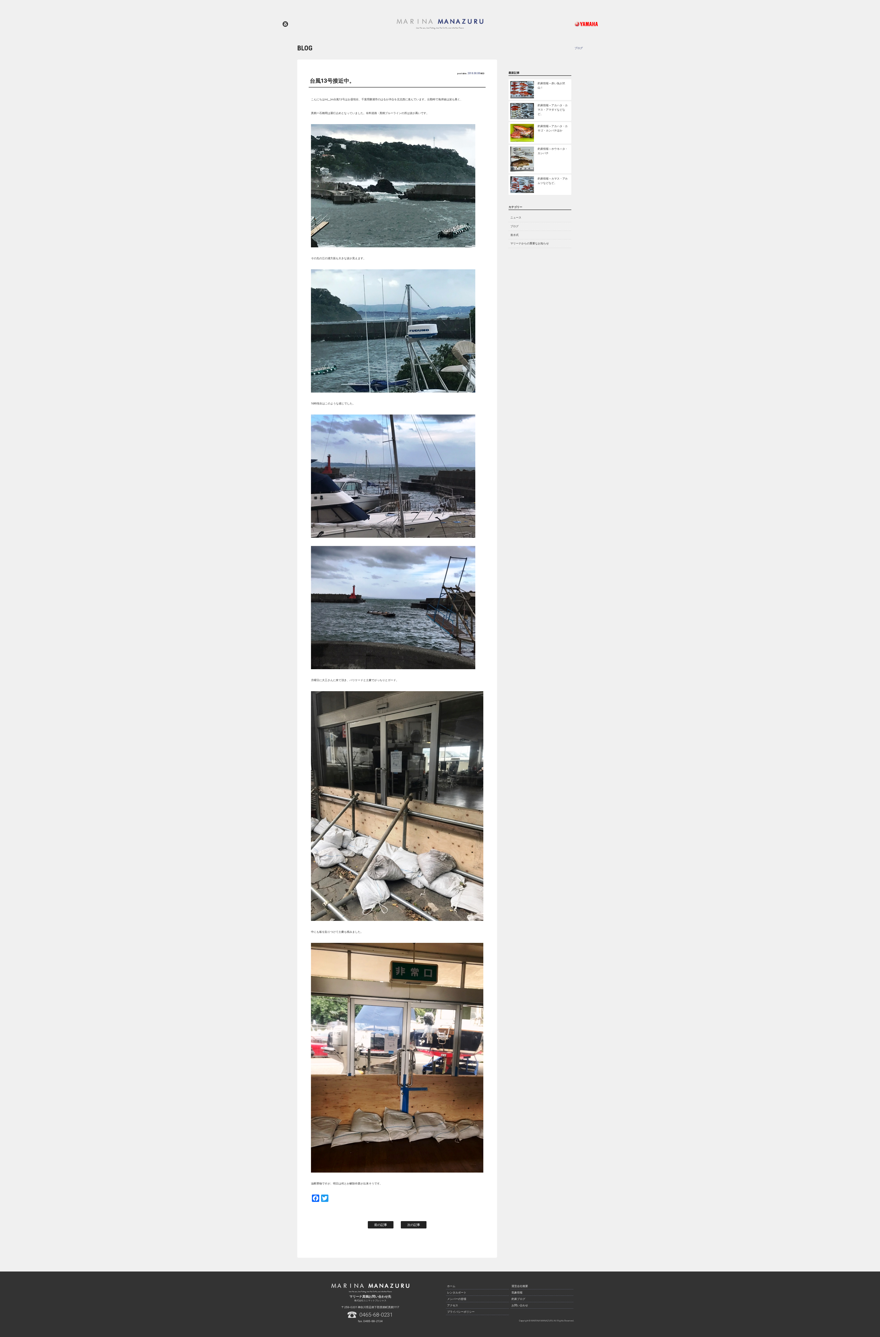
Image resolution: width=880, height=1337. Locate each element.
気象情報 (517, 1292)
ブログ (514, 226)
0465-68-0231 (376, 1315)
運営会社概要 (520, 1286)
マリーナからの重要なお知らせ (529, 243)
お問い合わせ (285, 24)
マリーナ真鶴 (440, 24)
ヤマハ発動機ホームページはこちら (567, 24)
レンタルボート (456, 1292)
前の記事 (380, 1225)
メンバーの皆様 (456, 1299)
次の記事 (413, 1225)
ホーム (451, 1286)
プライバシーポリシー (461, 1311)
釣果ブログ (518, 1299)
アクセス (452, 1305)
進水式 (514, 235)
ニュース (515, 217)
